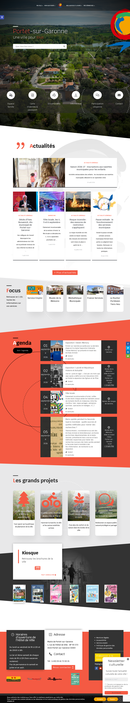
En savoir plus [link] (70, 359)
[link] (2, 17)
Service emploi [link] (102, 643)
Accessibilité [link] (101, 640)
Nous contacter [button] (62, 667)
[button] (96, 668)
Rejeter (112, 699)
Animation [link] (52, 215)
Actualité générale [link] (91, 163)
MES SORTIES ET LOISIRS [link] (73, 5)
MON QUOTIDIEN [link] (49, 5)
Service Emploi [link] (35, 298)
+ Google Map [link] (109, 385)
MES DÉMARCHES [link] (88, 5)
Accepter (100, 699)
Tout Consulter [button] (47, 575)
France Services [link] (95, 298)
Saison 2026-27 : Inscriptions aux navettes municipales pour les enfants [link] (91, 168)
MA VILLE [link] (39, 5)
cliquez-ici (10, 701)
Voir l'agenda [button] (22, 350)
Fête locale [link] (70, 393)
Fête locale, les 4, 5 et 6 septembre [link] (51, 221)
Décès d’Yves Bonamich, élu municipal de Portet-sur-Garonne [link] (25, 224)
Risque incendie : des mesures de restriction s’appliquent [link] (78, 223)
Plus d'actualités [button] (66, 272)
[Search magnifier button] (64, 46)
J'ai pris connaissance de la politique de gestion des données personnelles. (116, 686)
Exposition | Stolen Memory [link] (77, 343)
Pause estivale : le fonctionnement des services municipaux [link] (104, 223)
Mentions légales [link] (102, 638)
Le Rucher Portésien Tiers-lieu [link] (115, 301)
